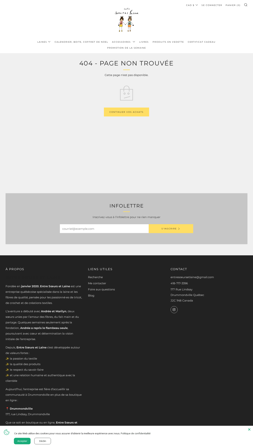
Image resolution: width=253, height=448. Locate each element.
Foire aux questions (101, 289)
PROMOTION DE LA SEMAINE (126, 48)
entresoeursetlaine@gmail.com (192, 277)
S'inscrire (169, 228)
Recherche (95, 277)
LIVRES (144, 42)
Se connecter (212, 5)
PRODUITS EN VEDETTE (168, 42)
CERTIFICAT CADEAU (202, 42)
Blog (91, 295)
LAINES (42, 42)
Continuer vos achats (126, 112)
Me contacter (97, 283)
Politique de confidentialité (136, 433)
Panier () (233, 5)
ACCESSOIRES (122, 42)
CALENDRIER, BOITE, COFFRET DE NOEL (81, 42)
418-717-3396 (179, 283)
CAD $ (190, 5)
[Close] (249, 429)
